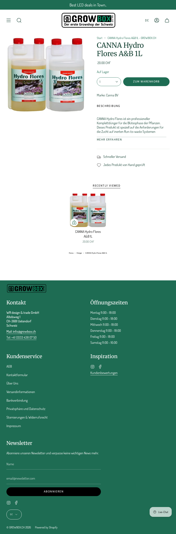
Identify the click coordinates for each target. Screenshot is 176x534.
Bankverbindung (17, 400)
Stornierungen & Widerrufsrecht (27, 417)
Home (71, 253)
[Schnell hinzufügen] (74, 222)
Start (99, 38)
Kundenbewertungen (104, 373)
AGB (9, 366)
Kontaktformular (17, 375)
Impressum (13, 426)
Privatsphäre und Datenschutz (25, 409)
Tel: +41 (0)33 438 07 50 (21, 337)
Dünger (79, 253)
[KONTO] (156, 20)
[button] (19, 20)
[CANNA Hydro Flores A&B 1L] (88, 210)
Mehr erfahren (109, 139)
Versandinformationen (20, 392)
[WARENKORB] (167, 20)
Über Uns (12, 383)
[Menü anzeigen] (8, 20)
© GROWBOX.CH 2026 (18, 527)
